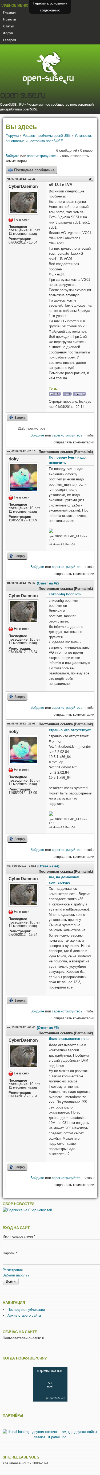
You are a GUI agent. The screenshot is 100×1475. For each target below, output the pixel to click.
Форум (8, 33)
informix (80, 393)
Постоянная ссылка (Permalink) (66, 452)
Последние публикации (26, 1310)
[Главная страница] (48, 84)
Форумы (12, 136)
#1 (91, 179)
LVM (67, 393)
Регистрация (13, 1270)
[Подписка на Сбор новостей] (27, 1210)
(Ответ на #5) (48, 1028)
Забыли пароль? (16, 1275)
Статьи (8, 26)
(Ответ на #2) (48, 583)
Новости (9, 19)
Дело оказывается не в (69, 1039)
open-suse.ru (22, 95)
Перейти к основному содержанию (50, 6)
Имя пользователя (19, 1236)
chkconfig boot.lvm (65, 594)
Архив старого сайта (24, 1315)
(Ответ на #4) (48, 866)
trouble (54, 393)
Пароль (10, 1253)
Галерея (9, 40)
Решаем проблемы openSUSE (47, 136)
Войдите (12, 156)
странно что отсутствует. (70, 730)
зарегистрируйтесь (42, 156)
